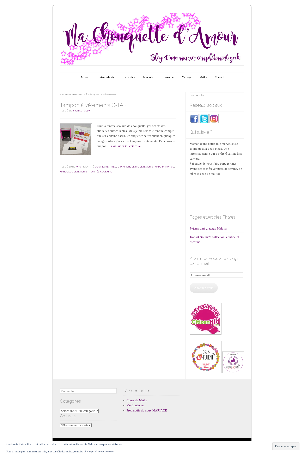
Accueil (84, 77)
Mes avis (148, 77)
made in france (164, 167)
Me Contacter (135, 405)
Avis (78, 167)
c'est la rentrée (105, 167)
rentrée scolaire (100, 172)
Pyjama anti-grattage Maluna (208, 228)
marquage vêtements (73, 172)
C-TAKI (121, 167)
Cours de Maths (137, 400)
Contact (219, 77)
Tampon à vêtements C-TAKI (93, 105)
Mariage (186, 77)
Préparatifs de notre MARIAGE (147, 410)
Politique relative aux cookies (99, 451)
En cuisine (129, 77)
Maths (203, 77)
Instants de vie (106, 77)
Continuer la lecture (126, 146)
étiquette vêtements (140, 167)
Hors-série (168, 77)
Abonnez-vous (203, 287)
